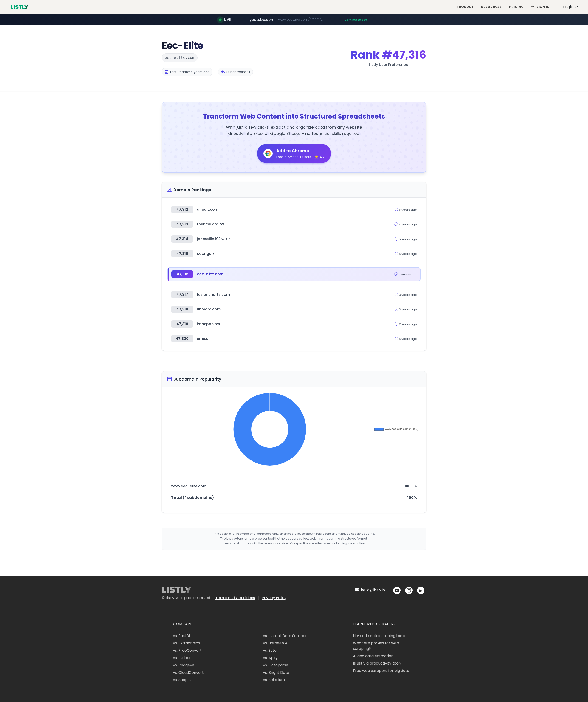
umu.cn (204, 338)
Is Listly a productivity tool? (377, 663)
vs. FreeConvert (187, 650)
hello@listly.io (372, 590)
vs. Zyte (270, 650)
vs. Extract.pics (186, 643)
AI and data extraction (373, 656)
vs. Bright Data (276, 672)
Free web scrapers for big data (381, 670)
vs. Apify (270, 657)
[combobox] (570, 7)
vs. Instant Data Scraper (285, 635)
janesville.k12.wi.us (214, 239)
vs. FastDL (182, 635)
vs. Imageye (183, 665)
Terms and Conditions (235, 597)
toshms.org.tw (210, 224)
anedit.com (207, 209)
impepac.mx (208, 324)
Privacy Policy (274, 597)
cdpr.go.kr (206, 253)
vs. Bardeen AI (275, 643)
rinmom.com (209, 309)
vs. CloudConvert (188, 672)
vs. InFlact (182, 657)
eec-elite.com (210, 274)
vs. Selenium (274, 679)
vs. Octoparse (275, 665)
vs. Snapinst (183, 679)
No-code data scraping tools (379, 635)
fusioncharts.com (213, 294)
